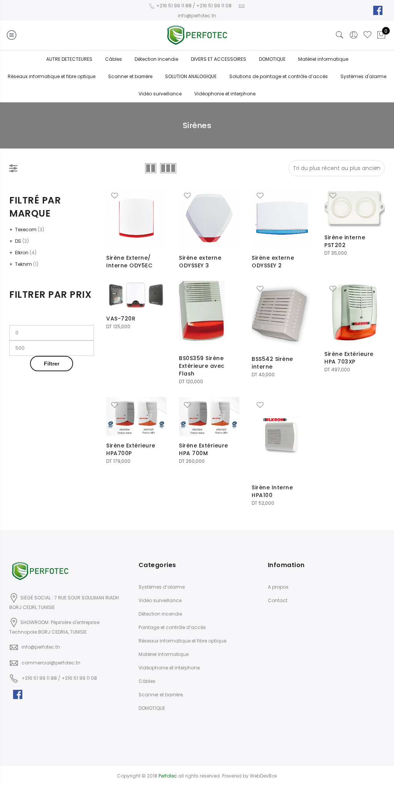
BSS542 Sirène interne (272, 362)
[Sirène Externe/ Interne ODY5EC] (136, 218)
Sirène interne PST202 (344, 241)
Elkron (21, 252)
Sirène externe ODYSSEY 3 (200, 261)
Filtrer (51, 363)
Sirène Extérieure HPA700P (130, 449)
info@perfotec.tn (41, 647)
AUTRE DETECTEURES (69, 59)
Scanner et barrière (130, 76)
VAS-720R (120, 318)
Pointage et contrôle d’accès (172, 627)
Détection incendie (156, 59)
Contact (277, 600)
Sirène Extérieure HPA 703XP (349, 357)
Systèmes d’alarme (162, 587)
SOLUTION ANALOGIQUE (191, 76)
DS (18, 241)
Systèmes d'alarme (363, 76)
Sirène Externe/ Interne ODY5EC (129, 261)
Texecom (26, 229)
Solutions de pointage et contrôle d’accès (278, 76)
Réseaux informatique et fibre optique (51, 76)
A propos (278, 587)
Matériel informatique (323, 59)
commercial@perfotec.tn (51, 662)
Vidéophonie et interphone (224, 93)
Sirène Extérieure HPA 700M (203, 449)
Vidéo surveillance (160, 93)
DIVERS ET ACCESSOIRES (218, 59)
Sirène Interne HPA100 (272, 491)
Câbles (113, 59)
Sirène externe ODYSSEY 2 (273, 261)
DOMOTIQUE (272, 59)
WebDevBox (263, 776)
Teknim (23, 264)
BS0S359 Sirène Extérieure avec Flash (202, 365)
